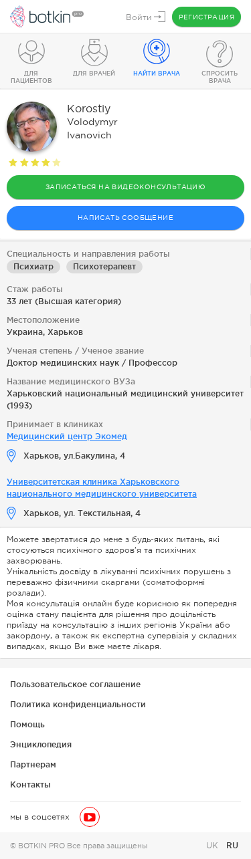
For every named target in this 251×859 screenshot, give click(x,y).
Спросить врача (219, 77)
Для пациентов (31, 77)
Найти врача (156, 73)
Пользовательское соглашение (75, 684)
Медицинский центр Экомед (67, 436)
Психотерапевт (104, 266)
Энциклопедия (41, 744)
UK (213, 845)
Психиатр (33, 266)
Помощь (27, 724)
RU (232, 845)
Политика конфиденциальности (78, 704)
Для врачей (94, 73)
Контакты (30, 784)
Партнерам (33, 764)
